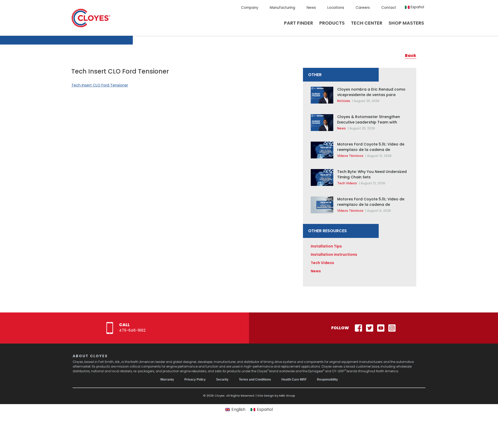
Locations (335, 7)
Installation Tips (326, 246)
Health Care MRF (294, 379)
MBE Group (287, 395)
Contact (388, 7)
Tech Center (366, 23)
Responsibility (327, 379)
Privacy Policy (195, 379)
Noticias (343, 101)
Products (332, 23)
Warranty (167, 379)
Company (249, 7)
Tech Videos (347, 183)
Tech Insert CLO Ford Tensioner (99, 85)
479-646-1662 (132, 330)
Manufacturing (282, 7)
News (311, 7)
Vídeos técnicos (350, 156)
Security (222, 379)
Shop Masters (406, 23)
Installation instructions (334, 254)
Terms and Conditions (255, 379)
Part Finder (298, 23)
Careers (363, 7)
